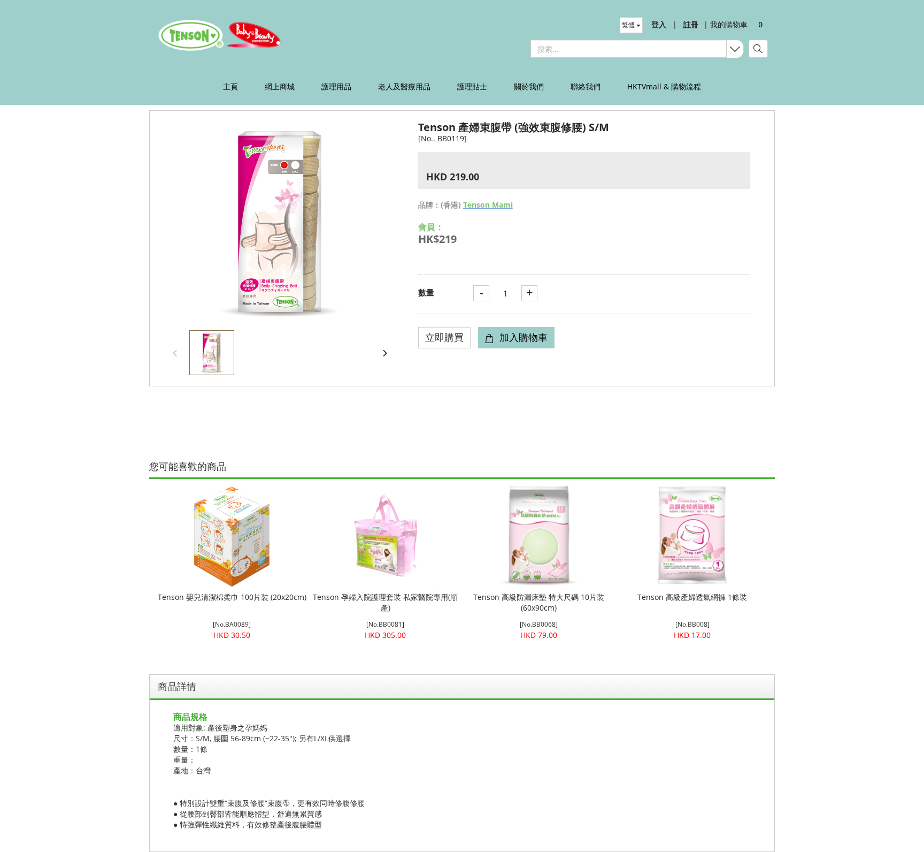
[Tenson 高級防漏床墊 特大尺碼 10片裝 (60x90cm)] (539, 535)
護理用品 (336, 86)
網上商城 (280, 86)
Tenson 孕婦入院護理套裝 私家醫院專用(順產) (385, 602)
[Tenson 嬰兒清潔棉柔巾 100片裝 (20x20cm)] (232, 535)
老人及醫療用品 (404, 86)
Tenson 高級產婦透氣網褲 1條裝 (692, 597)
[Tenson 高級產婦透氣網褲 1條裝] (692, 535)
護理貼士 (472, 86)
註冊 (690, 24)
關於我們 (529, 86)
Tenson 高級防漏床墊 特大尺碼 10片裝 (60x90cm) (538, 602)
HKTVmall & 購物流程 (664, 86)
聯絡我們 (585, 86)
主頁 (230, 86)
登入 (658, 24)
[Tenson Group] (223, 35)
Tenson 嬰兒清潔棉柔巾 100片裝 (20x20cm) (232, 597)
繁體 (629, 24)
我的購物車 (726, 24)
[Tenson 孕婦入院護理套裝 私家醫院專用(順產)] (385, 535)
